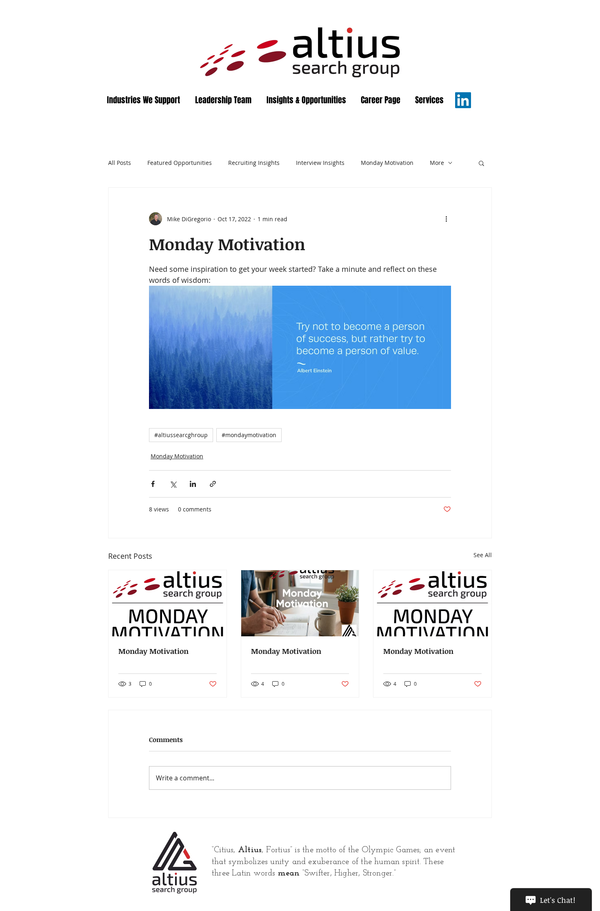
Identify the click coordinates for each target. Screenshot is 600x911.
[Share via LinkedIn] (193, 484)
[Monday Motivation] (168, 603)
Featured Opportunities (179, 163)
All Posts (119, 163)
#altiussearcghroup (181, 435)
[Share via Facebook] (153, 484)
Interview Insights (320, 163)
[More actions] (446, 219)
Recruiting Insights (254, 163)
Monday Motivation (387, 163)
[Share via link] (213, 484)
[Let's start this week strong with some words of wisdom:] (300, 603)
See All (482, 555)
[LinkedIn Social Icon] (463, 100)
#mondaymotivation (249, 435)
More (437, 163)
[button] (481, 163)
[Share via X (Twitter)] (173, 484)
